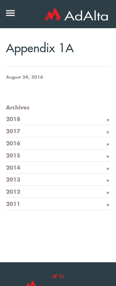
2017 (13, 131)
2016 (13, 143)
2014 (13, 168)
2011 (13, 204)
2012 (13, 192)
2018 (13, 119)
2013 (13, 180)
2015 (13, 155)
